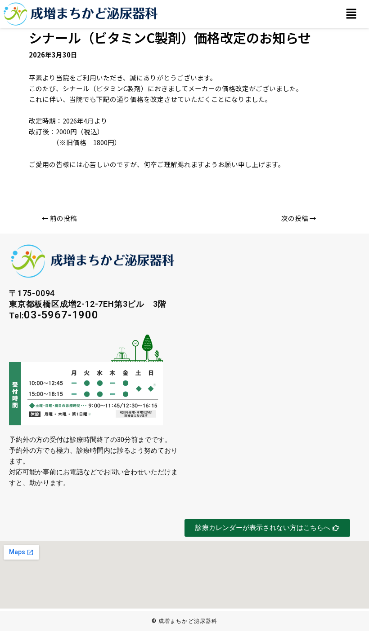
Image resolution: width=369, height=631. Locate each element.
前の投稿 (59, 218)
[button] (351, 13)
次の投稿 (298, 218)
